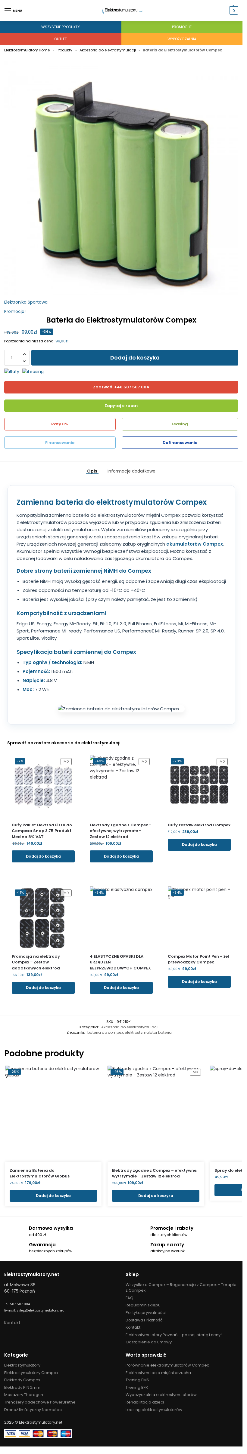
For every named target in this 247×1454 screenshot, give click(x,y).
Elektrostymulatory (22, 1365)
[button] (233, 10)
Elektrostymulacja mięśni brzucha (158, 1373)
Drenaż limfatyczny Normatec (33, 1410)
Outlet (60, 38)
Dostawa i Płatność (144, 1320)
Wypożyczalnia (181, 38)
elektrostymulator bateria (148, 1032)
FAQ (129, 1298)
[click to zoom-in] (121, 178)
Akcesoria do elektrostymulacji (108, 50)
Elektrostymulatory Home (27, 50)
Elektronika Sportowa (26, 302)
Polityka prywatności (146, 1312)
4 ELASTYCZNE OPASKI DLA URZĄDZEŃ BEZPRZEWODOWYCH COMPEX (120, 962)
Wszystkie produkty (60, 26)
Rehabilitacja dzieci (145, 1402)
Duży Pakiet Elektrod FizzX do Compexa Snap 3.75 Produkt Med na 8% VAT (42, 831)
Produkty (64, 50)
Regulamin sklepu (143, 1305)
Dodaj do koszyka (135, 357)
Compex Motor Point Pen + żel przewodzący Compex (198, 959)
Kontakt (12, 1323)
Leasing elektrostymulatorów (154, 1410)
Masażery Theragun (23, 1394)
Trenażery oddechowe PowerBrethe (40, 1402)
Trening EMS (137, 1380)
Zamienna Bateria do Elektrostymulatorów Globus (40, 1173)
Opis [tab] (92, 471)
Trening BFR (137, 1387)
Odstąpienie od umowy (149, 1342)
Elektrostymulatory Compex (31, 1373)
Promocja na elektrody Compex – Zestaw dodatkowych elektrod (36, 962)
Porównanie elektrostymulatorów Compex (167, 1365)
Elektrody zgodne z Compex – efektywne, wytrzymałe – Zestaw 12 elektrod (121, 831)
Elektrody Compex (22, 1380)
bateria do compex (105, 1032)
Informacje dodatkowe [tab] (131, 471)
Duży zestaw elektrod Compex (199, 825)
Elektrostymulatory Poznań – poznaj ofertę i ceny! (174, 1335)
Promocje (182, 26)
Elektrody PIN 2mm (22, 1387)
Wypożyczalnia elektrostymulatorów (161, 1394)
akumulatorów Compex (194, 544)
